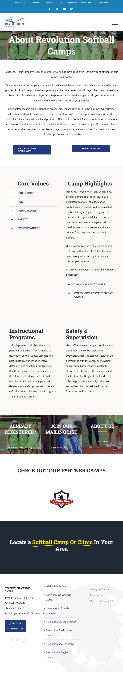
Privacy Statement (99, 591)
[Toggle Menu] (115, 23)
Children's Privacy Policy (103, 603)
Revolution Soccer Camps (60, 645)
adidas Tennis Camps (57, 588)
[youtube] (17, 642)
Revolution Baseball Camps (61, 623)
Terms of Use (97, 597)
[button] (33, 193)
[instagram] (23, 642)
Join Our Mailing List (15, 628)
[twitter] (12, 642)
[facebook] (6, 642)
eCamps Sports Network (47, 71)
